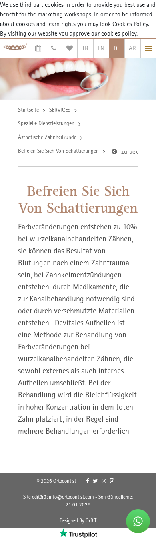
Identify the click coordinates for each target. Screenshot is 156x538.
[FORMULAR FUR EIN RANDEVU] (38, 48)
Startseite (28, 109)
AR (132, 48)
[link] (87, 481)
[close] (148, 48)
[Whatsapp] (138, 521)
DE (117, 48)
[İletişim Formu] (53, 48)
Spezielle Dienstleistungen (46, 123)
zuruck (129, 151)
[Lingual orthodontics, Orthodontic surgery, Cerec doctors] (15, 48)
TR (85, 48)
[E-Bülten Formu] (69, 48)
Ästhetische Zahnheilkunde (47, 137)
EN (101, 48)
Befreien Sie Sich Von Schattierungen (58, 150)
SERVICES (59, 109)
